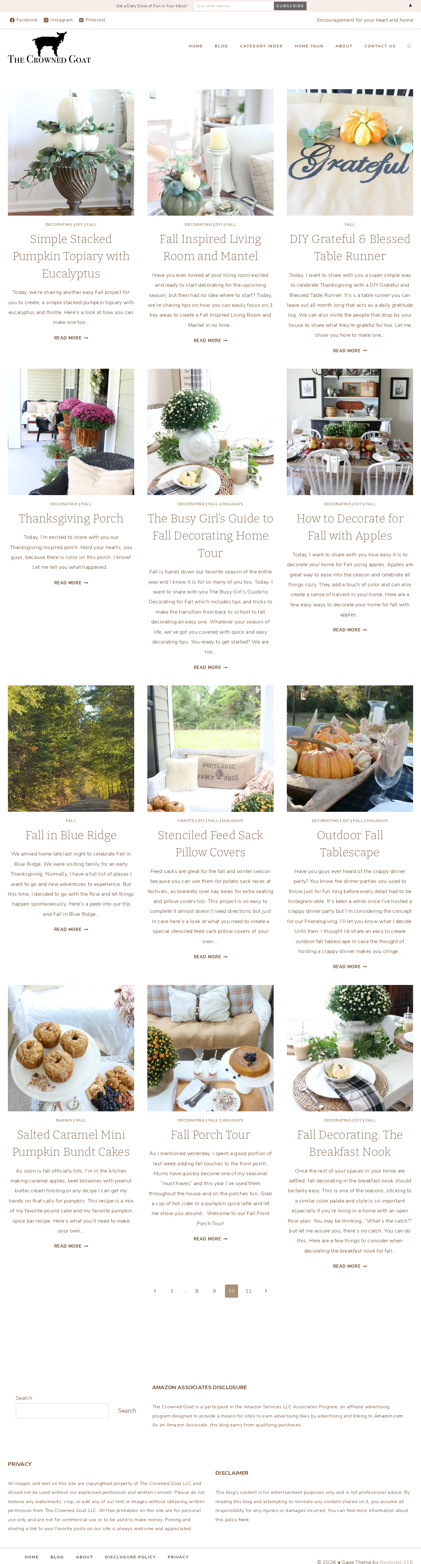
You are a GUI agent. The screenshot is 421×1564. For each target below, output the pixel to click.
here (244, 1519)
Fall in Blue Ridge (71, 835)
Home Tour (309, 46)
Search (24, 1398)
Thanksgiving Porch (71, 518)
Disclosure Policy (130, 1557)
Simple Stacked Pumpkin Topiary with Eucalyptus (71, 256)
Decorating (59, 224)
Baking (64, 1120)
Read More (71, 338)
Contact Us (380, 46)
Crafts (186, 820)
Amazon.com (388, 1416)
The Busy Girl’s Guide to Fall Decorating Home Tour (211, 536)
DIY (79, 224)
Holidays (233, 504)
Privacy (178, 1557)
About (344, 46)
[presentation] (71, 152)
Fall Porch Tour (210, 1135)
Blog (221, 46)
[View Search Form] (409, 46)
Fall (92, 224)
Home (196, 46)
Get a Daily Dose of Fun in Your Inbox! (151, 6)
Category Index (261, 46)
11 (248, 1291)
